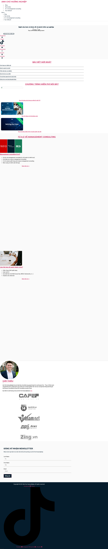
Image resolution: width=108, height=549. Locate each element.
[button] (41, 12)
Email (5, 469)
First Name (6, 462)
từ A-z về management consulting (37, 137)
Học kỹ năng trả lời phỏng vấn (30, 116)
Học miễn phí (8, 10)
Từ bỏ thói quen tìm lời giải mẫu (8, 76)
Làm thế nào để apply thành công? (11, 267)
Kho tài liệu (8, 7)
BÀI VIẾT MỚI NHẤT (41, 62)
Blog (6, 5)
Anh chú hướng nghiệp (14, 2)
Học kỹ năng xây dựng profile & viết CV (29, 100)
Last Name (6, 456)
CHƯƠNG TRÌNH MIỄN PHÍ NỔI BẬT (42, 84)
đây (31, 390)
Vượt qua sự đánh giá (5, 65)
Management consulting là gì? (10, 154)
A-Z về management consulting (13, 8)
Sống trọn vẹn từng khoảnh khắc (8, 79)
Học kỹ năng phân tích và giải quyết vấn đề (29, 131)
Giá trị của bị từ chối (5, 68)
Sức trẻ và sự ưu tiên (5, 74)
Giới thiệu (8, 381)
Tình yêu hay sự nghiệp (6, 71)
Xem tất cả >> (25, 166)
